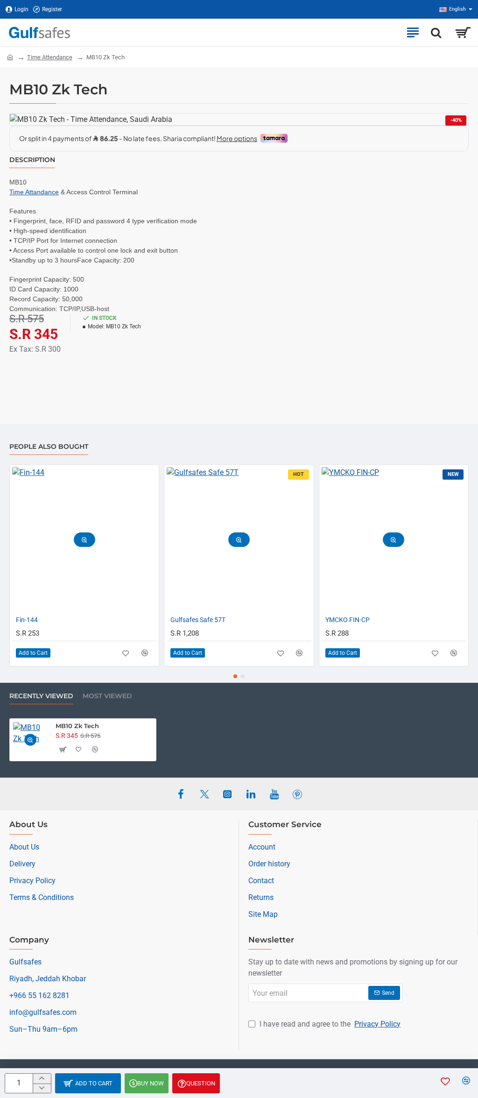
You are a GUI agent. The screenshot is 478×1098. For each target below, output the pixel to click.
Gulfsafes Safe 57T (197, 619)
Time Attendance (49, 57)
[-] (42, 1088)
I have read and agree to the (329, 1024)
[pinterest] (297, 794)
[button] (88, 1083)
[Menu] (412, 32)
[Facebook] (180, 794)
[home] (10, 57)
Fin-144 (27, 619)
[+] (42, 1079)
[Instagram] (227, 794)
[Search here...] (436, 32)
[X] (204, 794)
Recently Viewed (41, 696)
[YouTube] (274, 794)
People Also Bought (48, 447)
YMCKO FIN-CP (347, 619)
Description (32, 160)
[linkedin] (250, 794)
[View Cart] (463, 32)
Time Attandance (34, 192)
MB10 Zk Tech (77, 726)
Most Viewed (107, 696)
